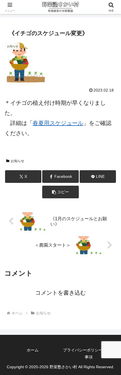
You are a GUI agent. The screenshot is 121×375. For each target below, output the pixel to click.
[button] (60, 192)
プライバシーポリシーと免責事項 (88, 353)
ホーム (33, 350)
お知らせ (17, 161)
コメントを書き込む (60, 293)
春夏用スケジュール (58, 123)
